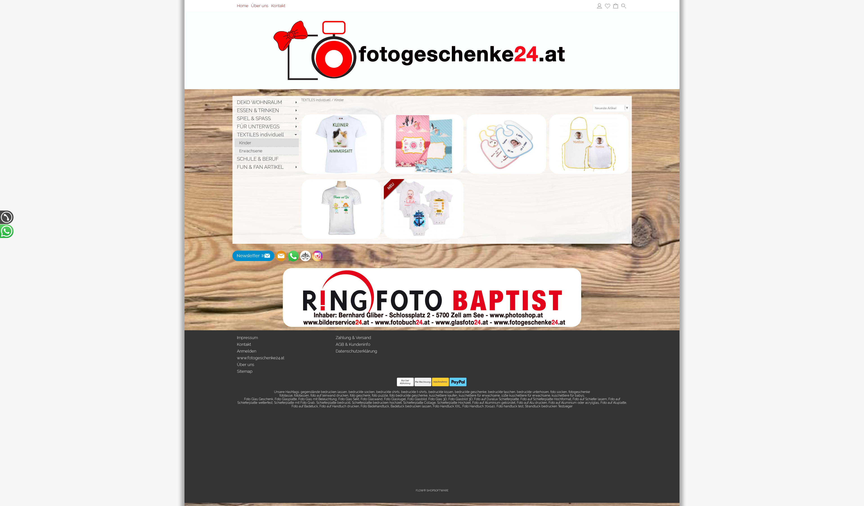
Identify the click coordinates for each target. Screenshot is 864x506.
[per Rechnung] (422, 382)
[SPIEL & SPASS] (267, 118)
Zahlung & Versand (353, 337)
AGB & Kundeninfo (353, 344)
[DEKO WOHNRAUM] (267, 102)
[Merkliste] (607, 6)
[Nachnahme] (440, 382)
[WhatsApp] (293, 256)
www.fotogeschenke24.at (260, 357)
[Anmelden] (599, 6)
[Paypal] (458, 382)
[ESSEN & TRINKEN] (267, 110)
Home (242, 5)
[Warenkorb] (616, 6)
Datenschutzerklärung (356, 351)
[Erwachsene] (267, 151)
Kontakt (278, 5)
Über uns (259, 5)
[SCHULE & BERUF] (267, 159)
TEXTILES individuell (316, 100)
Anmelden (246, 351)
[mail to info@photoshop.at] (281, 256)
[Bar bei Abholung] (405, 382)
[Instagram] (317, 256)
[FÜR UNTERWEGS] (267, 126)
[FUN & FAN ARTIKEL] (267, 167)
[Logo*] (432, 18)
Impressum (247, 337)
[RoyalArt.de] (305, 256)
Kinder (339, 100)
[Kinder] (267, 143)
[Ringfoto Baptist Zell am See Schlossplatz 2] (432, 270)
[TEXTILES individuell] (267, 135)
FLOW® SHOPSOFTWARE (432, 490)
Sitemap (244, 371)
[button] (624, 6)
